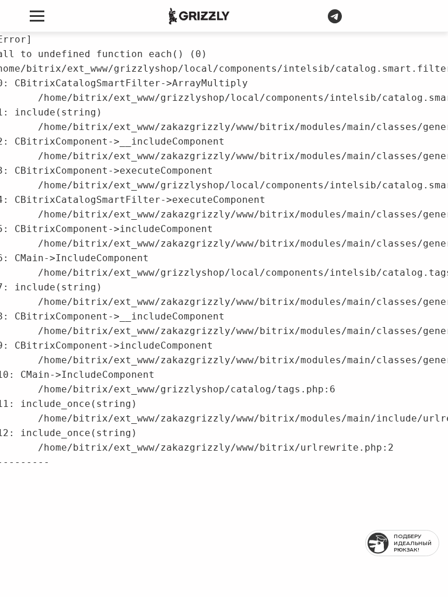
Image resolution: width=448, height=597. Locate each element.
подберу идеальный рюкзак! (413, 543)
